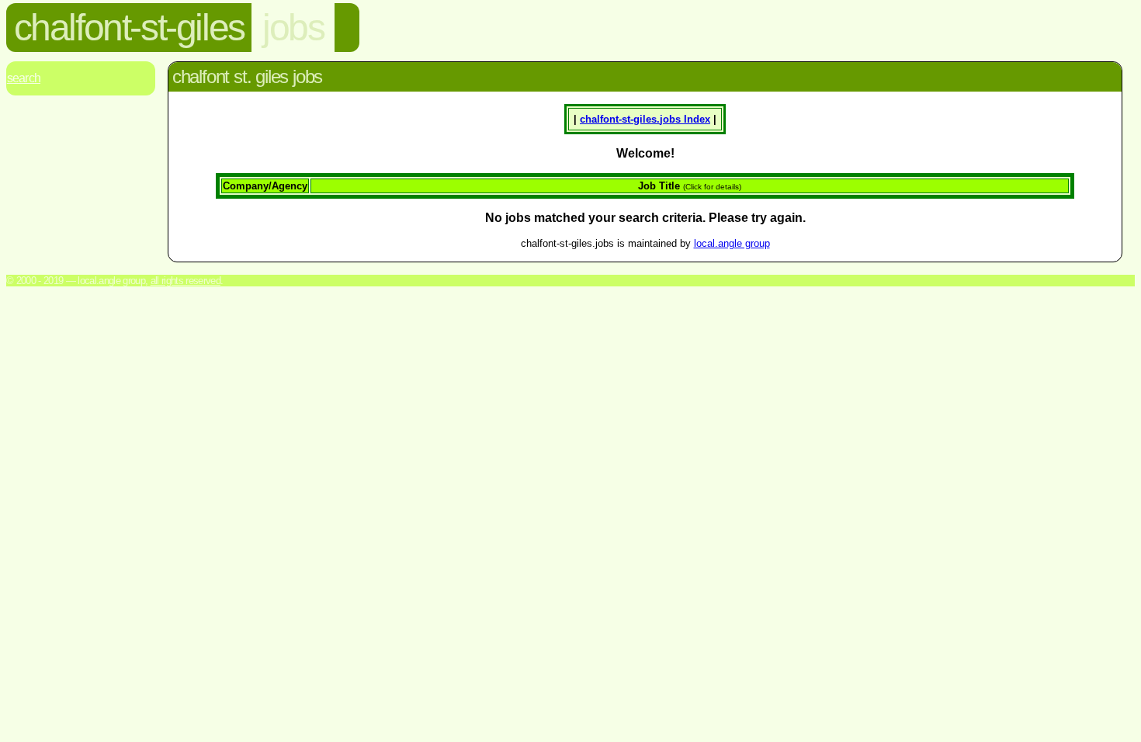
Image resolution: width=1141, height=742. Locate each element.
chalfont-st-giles (129, 27)
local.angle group (732, 243)
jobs (293, 27)
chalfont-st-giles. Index (645, 119)
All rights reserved (185, 280)
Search (23, 78)
